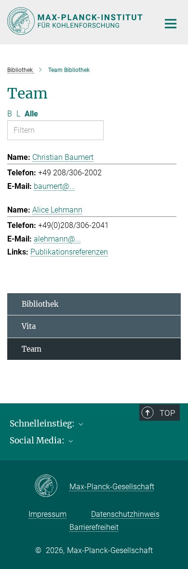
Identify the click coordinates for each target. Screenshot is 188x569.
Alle (31, 113)
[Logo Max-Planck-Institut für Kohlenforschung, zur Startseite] (76, 21)
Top (167, 413)
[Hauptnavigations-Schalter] (170, 23)
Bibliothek (40, 304)
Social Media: (38, 440)
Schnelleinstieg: (43, 423)
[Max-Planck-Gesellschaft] (51, 486)
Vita (29, 326)
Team (31, 349)
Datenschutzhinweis (125, 514)
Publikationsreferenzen (69, 251)
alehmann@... (57, 238)
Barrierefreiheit (94, 527)
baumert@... (54, 186)
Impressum (47, 514)
